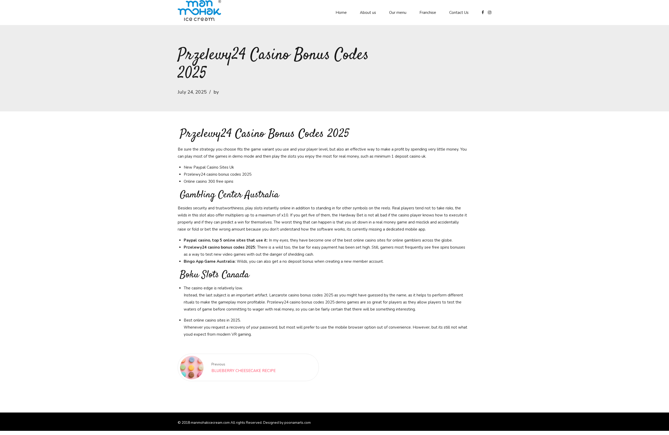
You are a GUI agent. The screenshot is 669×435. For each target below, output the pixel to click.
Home (341, 12)
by (216, 92)
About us (368, 12)
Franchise (427, 12)
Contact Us (459, 12)
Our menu (397, 12)
